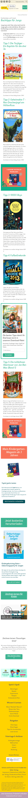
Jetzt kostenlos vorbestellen (14, 501)
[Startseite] (10, 9)
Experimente (14, 693)
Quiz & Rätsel (14, 713)
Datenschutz (14, 772)
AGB (20, 772)
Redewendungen (14, 711)
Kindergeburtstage (14, 740)
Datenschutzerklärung (7, 617)
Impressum (5, 772)
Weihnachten (14, 743)
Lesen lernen (14, 731)
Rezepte (14, 695)
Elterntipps (14, 725)
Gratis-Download (14, 716)
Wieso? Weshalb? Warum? (14, 707)
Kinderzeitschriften (20, 1)
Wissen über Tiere (14, 709)
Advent (14, 747)
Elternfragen (14, 727)
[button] (14, 612)
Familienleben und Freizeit (8, 18)
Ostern (14, 745)
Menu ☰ (25, 7)
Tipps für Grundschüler (14, 729)
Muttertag (14, 749)
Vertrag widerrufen (17, 777)
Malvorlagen (14, 689)
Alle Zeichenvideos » (13, 656)
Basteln (14, 691)
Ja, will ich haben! (14, 582)
